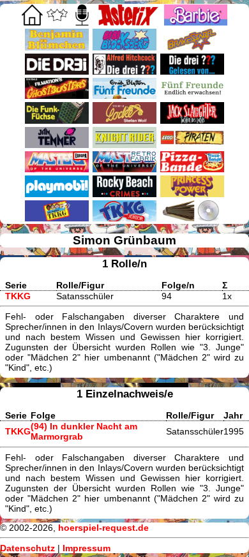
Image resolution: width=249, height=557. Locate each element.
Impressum (86, 548)
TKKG (18, 296)
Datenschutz (27, 548)
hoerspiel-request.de (103, 528)
